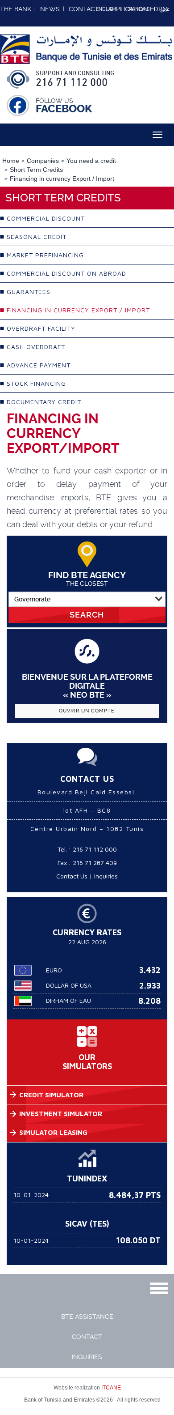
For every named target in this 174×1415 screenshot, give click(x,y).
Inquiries (106, 876)
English (106, 9)
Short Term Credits (36, 169)
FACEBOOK (64, 108)
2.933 (150, 985)
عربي (165, 8)
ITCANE (111, 1388)
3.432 (150, 970)
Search (87, 614)
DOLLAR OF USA (68, 985)
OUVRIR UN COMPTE (87, 711)
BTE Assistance (87, 1316)
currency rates (87, 932)
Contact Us (71, 876)
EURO (54, 970)
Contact (87, 1336)
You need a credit (91, 160)
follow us (54, 100)
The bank (15, 9)
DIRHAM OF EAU (68, 1000)
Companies (43, 160)
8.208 (149, 1001)
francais (137, 9)
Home (10, 160)
